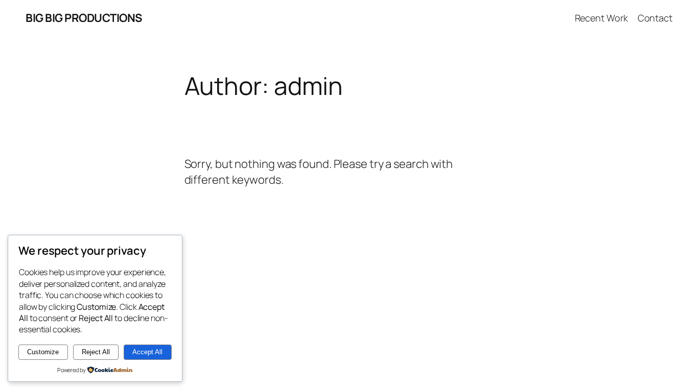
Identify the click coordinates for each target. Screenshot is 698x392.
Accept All (147, 352)
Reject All (96, 352)
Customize (43, 352)
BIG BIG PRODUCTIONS (84, 18)
